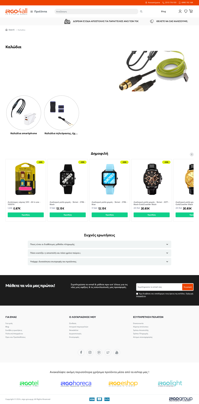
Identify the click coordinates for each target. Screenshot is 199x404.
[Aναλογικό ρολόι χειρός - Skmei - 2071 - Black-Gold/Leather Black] (152, 179)
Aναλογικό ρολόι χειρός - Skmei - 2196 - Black (67, 203)
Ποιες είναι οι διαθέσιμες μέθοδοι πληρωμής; (52, 244)
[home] (9, 29)
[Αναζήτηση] (141, 11)
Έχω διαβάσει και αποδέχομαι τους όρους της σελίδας (164, 295)
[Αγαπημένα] (186, 11)
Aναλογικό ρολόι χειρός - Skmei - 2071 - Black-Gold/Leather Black (151, 203)
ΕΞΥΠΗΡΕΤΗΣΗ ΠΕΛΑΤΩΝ (148, 317)
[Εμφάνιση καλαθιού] (191, 11)
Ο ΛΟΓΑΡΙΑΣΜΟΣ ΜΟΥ (82, 317)
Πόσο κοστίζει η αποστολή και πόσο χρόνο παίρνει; (55, 253)
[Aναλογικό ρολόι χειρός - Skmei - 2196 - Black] (68, 179)
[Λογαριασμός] (180, 11)
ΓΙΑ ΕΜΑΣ (11, 317)
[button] (26, 214)
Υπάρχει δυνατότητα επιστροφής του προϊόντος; (53, 261)
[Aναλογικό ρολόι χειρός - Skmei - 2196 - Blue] (110, 179)
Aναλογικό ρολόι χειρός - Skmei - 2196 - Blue (109, 203)
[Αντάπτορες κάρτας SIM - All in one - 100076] (26, 179)
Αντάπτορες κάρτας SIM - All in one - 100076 (24, 203)
